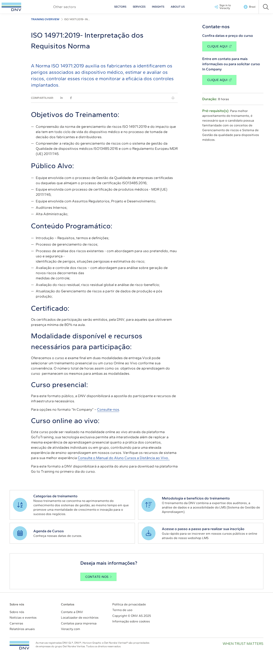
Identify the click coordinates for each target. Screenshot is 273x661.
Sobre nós (17, 612)
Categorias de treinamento (55, 496)
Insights (158, 6)
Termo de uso (122, 610)
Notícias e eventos (23, 617)
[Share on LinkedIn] (61, 98)
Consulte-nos (108, 409)
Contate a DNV (72, 612)
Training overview (45, 19)
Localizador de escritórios (80, 617)
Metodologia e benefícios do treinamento (196, 498)
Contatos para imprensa (79, 623)
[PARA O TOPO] (19, 645)
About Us (178, 6)
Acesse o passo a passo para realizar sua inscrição (203, 529)
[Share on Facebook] (71, 98)
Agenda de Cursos (48, 531)
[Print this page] (173, 98)
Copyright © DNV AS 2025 (131, 616)
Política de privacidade (129, 604)
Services (139, 6)
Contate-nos (96, 577)
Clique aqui (217, 46)
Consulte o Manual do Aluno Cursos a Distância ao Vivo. (124, 458)
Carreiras (16, 623)
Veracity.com (70, 629)
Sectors (120, 6)
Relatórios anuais (22, 629)
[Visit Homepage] (11, 7)
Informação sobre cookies (131, 621)
